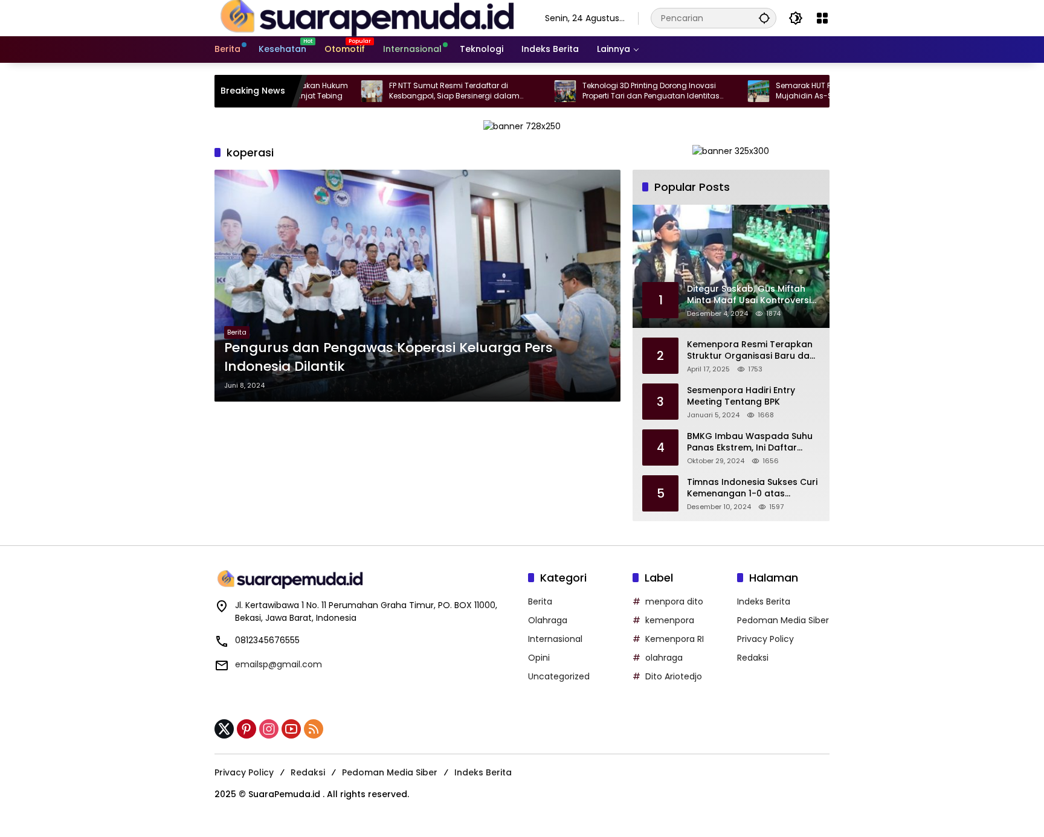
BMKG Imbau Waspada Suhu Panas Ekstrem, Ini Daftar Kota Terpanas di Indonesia (750, 442)
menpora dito (674, 601)
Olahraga (547, 620)
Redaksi (752, 658)
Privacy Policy (765, 639)
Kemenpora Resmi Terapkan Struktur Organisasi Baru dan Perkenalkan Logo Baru (751, 350)
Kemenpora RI (674, 639)
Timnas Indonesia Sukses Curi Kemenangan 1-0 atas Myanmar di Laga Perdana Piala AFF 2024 (752, 488)
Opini (539, 658)
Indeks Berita (763, 601)
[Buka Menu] (822, 18)
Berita (236, 332)
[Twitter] (224, 729)
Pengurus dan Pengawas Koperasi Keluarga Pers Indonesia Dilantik (388, 357)
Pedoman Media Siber (783, 620)
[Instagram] (269, 729)
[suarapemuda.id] (367, 17)
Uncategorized (559, 676)
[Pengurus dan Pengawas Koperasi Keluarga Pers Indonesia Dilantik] (417, 286)
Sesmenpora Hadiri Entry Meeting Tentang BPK (741, 396)
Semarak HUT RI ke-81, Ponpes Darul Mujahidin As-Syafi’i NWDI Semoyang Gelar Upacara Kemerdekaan (811, 91)
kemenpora (669, 620)
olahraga (664, 658)
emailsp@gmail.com (278, 664)
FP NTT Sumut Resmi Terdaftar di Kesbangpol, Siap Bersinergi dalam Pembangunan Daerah (420, 91)
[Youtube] (291, 729)
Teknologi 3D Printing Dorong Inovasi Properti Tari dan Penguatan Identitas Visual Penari (617, 91)
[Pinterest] (246, 729)
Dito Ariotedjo (673, 676)
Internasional (555, 639)
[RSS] (313, 729)
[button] (764, 18)
